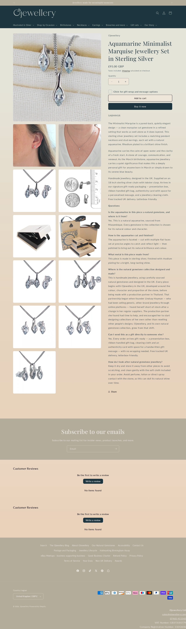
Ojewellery (24, 607)
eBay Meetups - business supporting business (63, 555)
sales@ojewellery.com (174, 614)
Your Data (88, 561)
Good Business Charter (99, 555)
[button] (23, 25)
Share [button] (114, 391)
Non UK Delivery (104, 561)
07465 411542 (178, 618)
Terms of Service (72, 561)
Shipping (126, 71)
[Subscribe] (116, 448)
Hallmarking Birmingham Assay (115, 550)
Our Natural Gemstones (103, 545)
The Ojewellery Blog (59, 545)
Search (43, 545)
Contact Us (138, 545)
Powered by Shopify (37, 607)
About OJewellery (80, 545)
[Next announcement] (172, 3)
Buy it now (140, 106)
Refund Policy (120, 555)
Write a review (93, 481)
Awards (118, 561)
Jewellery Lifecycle (88, 550)
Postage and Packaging (65, 550)
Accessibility (124, 545)
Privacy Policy (136, 555)
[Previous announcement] (14, 3)
